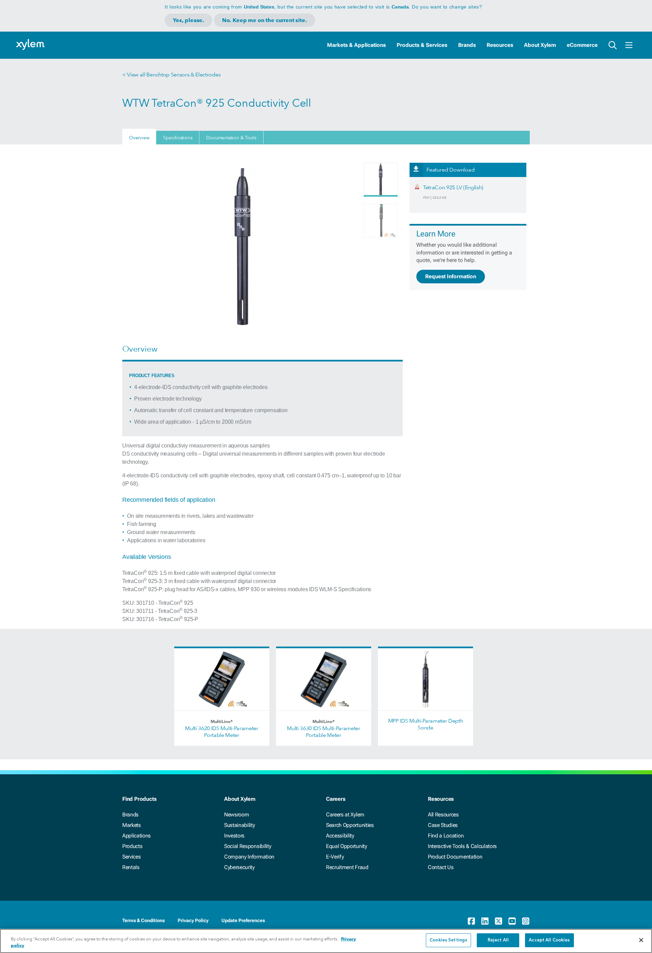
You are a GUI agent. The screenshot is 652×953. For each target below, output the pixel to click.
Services (131, 856)
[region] (326, 941)
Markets (131, 825)
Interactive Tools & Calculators (462, 846)
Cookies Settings (448, 940)
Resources (500, 45)
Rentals (131, 867)
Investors (234, 835)
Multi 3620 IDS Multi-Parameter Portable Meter (221, 731)
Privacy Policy (193, 920)
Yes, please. (188, 20)
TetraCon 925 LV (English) (453, 187)
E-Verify (335, 856)
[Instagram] (526, 921)
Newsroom (236, 814)
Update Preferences (243, 920)
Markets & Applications (356, 45)
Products (132, 846)
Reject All (498, 940)
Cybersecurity (239, 867)
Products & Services (422, 45)
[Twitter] (498, 921)
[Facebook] (471, 921)
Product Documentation (455, 856)
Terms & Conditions (143, 920)
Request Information (450, 276)
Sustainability (239, 825)
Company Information (249, 856)
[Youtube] (512, 921)
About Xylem (540, 45)
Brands (467, 45)
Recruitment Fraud (347, 867)
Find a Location (446, 835)
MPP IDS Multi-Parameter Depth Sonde (425, 724)
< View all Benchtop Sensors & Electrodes (171, 74)
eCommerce (582, 45)
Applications (136, 835)
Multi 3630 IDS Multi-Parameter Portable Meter (323, 731)
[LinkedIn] (485, 921)
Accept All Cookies (549, 940)
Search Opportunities (350, 825)
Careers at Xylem (345, 814)
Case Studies (443, 825)
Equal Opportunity (346, 846)
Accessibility (340, 835)
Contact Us (441, 867)
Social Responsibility (247, 846)
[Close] (641, 940)
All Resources (443, 814)
